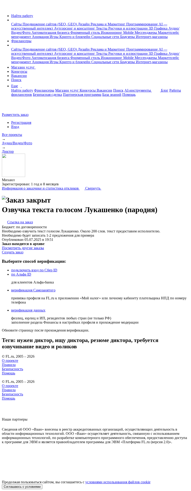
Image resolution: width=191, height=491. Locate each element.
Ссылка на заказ (20, 222)
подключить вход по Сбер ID (34, 270)
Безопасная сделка (47, 95)
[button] (12, 20)
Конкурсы (19, 71)
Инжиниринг (112, 33)
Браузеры (128, 37)
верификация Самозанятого (33, 290)
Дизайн (84, 24)
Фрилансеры (21, 41)
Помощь (129, 95)
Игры (54, 37)
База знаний (111, 95)
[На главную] (6, 8)
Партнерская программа (82, 95)
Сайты (17, 24)
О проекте (10, 361)
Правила (9, 365)
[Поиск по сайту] (15, 107)
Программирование (142, 24)
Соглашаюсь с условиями (22, 486)
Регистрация (21, 122)
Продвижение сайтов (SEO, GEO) (50, 24)
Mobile (129, 33)
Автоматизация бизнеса (50, 33)
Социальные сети (105, 37)
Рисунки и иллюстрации (128, 28)
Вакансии (19, 76)
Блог (164, 90)
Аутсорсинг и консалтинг (75, 28)
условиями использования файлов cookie (117, 482)
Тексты (102, 28)
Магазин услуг (23, 67)
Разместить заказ (15, 115)
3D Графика (158, 28)
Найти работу (22, 16)
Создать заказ (12, 252)
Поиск (16, 80)
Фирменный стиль (85, 33)
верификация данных (28, 310)
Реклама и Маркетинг (108, 24)
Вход (15, 127)
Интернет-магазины (152, 37)
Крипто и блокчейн (75, 37)
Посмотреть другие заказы (23, 248)
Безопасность (12, 369)
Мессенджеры (146, 33)
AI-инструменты (138, 90)
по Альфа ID (21, 274)
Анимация (41, 37)
